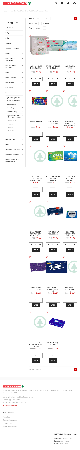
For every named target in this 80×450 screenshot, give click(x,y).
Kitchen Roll (12, 120)
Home (5, 11)
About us (6, 417)
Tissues (47, 11)
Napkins (10, 124)
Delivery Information (10, 420)
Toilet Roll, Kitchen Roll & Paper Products (30, 11)
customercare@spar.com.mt (18, 402)
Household (12, 11)
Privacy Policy (8, 423)
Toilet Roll (11, 131)
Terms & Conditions (10, 426)
